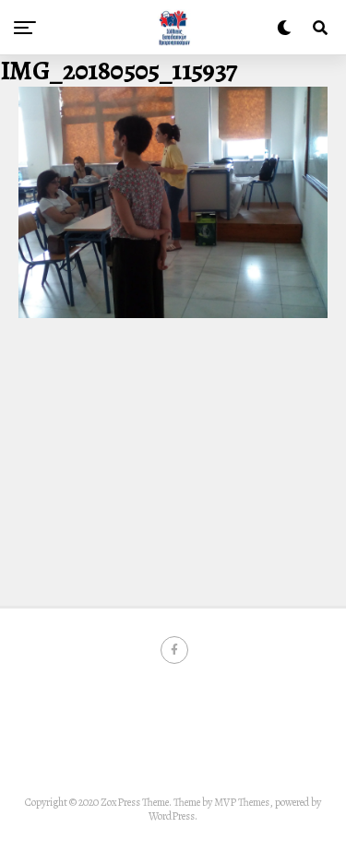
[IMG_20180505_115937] (173, 313)
